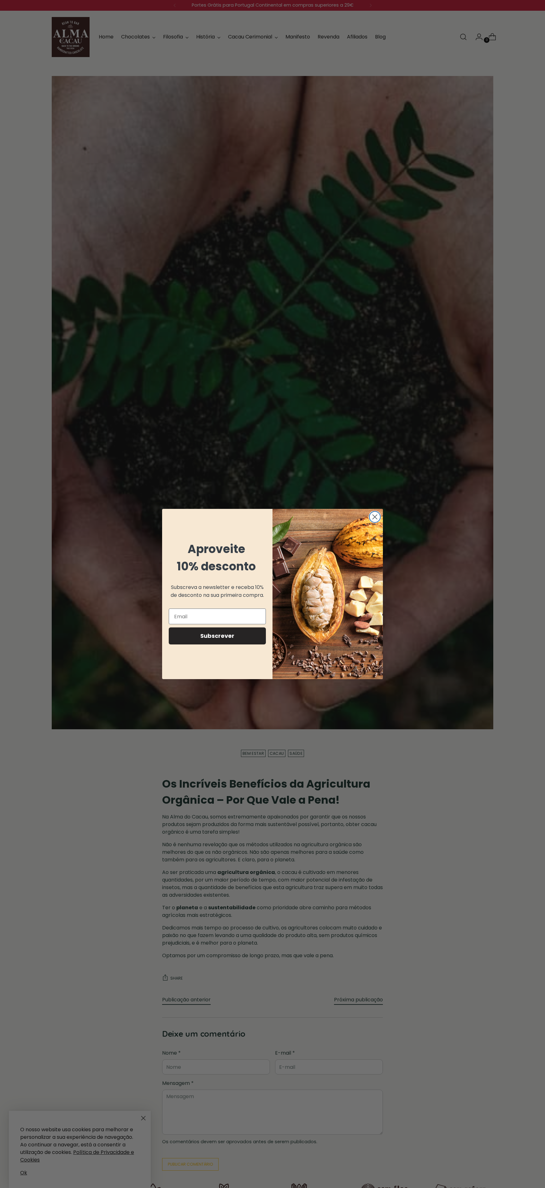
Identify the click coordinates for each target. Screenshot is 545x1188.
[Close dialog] (374, 516)
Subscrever (217, 636)
